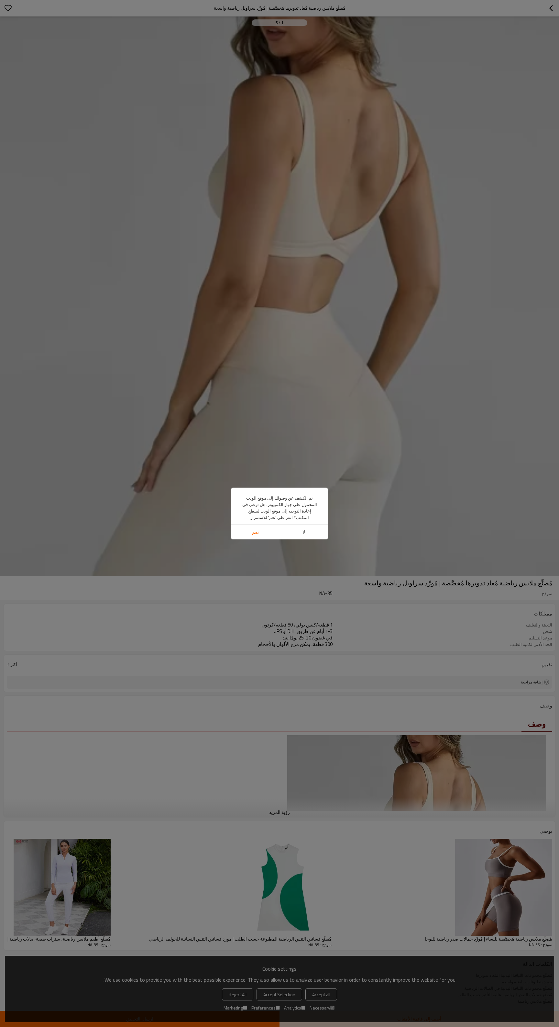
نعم (255, 532)
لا (303, 532)
